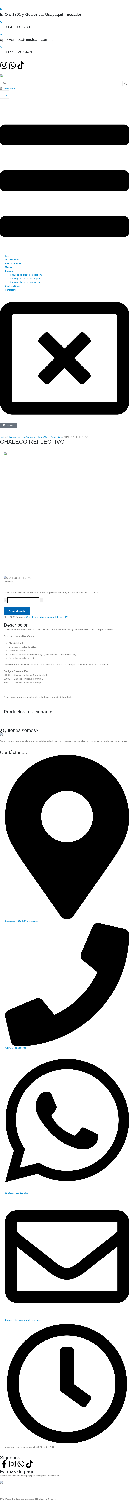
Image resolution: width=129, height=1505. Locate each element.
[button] (64, 180)
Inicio (7, 256)
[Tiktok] (21, 65)
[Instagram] (4, 65)
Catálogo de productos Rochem (26, 274)
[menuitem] (7, 88)
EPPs (66, 617)
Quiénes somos (13, 259)
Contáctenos (11, 290)
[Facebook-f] (4, 1464)
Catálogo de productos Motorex (26, 282)
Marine (8, 267)
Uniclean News (12, 286)
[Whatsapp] (12, 65)
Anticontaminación (14, 263)
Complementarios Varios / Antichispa (44, 437)
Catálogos (10, 271)
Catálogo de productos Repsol (25, 278)
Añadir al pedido (17, 611)
